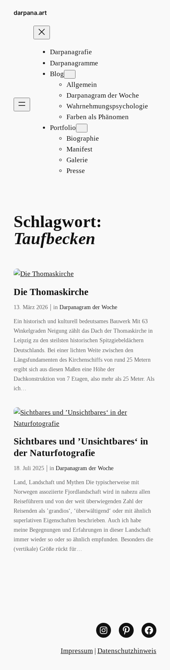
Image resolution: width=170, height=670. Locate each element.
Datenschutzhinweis (126, 651)
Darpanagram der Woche (88, 307)
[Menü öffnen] (22, 104)
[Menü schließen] (41, 32)
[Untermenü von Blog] (70, 74)
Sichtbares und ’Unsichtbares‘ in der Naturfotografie (81, 447)
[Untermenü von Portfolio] (81, 128)
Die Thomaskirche (51, 292)
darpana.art (30, 12)
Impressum (77, 651)
